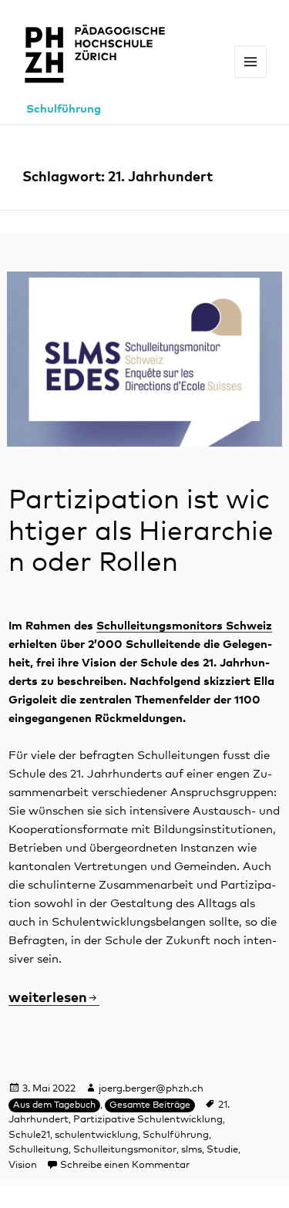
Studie (222, 1150)
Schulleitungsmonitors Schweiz (184, 626)
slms (191, 1150)
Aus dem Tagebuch (54, 1105)
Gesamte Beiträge (149, 1105)
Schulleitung (38, 1150)
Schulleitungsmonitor (124, 1150)
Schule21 (29, 1135)
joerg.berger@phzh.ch (151, 1089)
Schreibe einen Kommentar (125, 1165)
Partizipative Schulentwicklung (148, 1120)
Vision (22, 1165)
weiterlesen (53, 998)
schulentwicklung (96, 1135)
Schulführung (63, 109)
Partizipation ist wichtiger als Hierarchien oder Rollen (141, 531)
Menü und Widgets (251, 77)
